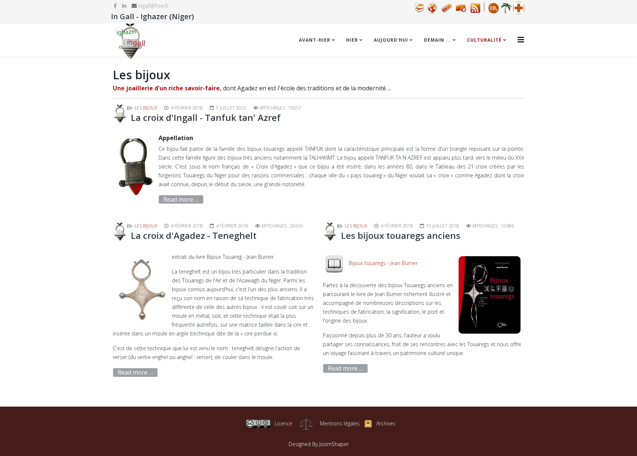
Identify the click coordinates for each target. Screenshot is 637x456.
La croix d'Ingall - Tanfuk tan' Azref (206, 117)
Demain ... (437, 40)
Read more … (181, 199)
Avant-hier (314, 40)
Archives (386, 423)
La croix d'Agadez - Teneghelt (194, 235)
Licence (283, 423)
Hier (352, 40)
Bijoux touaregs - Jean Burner (383, 263)
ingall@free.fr (153, 5)
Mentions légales (340, 423)
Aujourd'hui (391, 40)
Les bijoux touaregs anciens (400, 235)
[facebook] (115, 5)
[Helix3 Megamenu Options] (521, 40)
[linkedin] (124, 5)
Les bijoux (146, 108)
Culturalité (484, 40)
